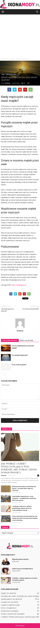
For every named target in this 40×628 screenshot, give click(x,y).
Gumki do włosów (9, 602)
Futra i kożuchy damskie (13, 614)
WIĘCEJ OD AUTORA (26, 340)
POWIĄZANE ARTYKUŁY (10, 340)
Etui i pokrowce (8, 608)
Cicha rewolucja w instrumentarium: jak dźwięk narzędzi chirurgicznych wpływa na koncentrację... (24, 518)
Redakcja (7, 83)
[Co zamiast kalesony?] (6, 357)
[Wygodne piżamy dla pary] (6, 561)
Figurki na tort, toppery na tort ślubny (20, 596)
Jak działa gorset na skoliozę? (7, 310)
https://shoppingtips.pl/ (19, 285)
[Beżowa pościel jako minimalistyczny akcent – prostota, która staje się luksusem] (6, 488)
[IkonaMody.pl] (20, 4)
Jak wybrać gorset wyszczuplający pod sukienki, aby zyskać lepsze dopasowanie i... (19, 468)
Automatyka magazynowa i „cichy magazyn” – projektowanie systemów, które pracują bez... (24, 498)
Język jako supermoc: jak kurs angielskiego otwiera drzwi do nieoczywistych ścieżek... (22, 508)
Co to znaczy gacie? (19, 365)
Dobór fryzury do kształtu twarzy (22, 568)
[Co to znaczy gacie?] (6, 367)
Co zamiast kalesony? (20, 355)
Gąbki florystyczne (10, 605)
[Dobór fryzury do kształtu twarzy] (6, 571)
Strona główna (5, 59)
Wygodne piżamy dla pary (20, 559)
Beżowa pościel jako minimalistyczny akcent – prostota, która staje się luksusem (24, 488)
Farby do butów (8, 593)
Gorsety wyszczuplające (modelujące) (19, 617)
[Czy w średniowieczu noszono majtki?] (6, 348)
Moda (3, 74)
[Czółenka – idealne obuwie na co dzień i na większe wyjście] (6, 580)
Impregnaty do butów (11, 599)
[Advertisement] (20, 35)
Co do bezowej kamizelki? (30, 309)
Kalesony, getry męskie (11, 74)
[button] (37, 11)
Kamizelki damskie (9, 611)
